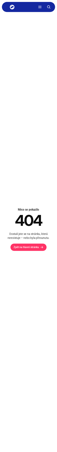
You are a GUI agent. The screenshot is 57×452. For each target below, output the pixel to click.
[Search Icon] (49, 7)
